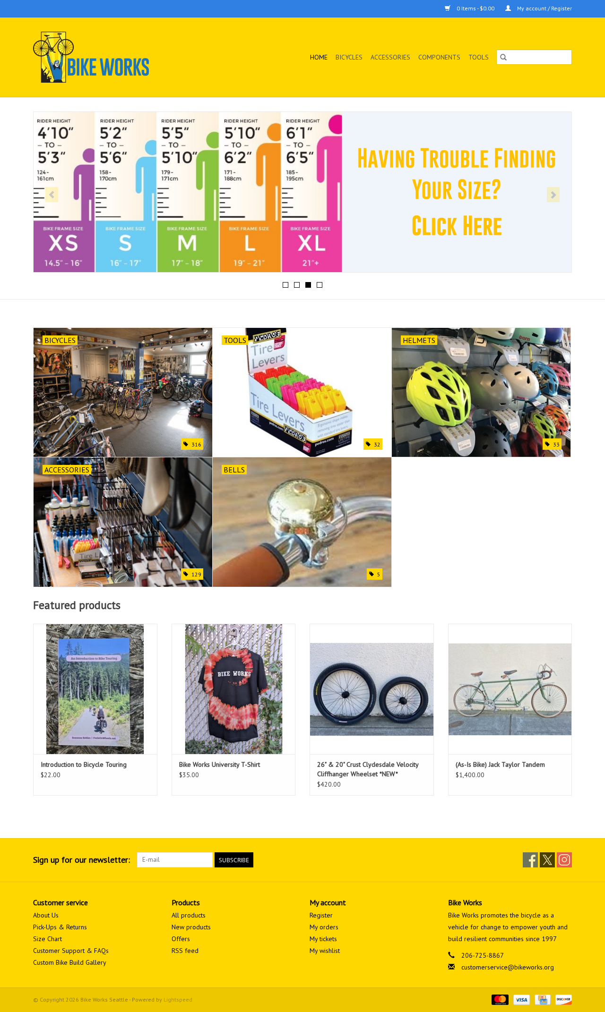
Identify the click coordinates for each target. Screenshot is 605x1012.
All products (189, 915)
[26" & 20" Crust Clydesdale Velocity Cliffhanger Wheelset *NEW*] (372, 689)
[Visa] (520, 999)
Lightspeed (178, 999)
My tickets (323, 939)
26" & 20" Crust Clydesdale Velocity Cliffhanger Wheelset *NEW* (367, 769)
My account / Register (544, 8)
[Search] (503, 57)
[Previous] (51, 194)
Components (439, 57)
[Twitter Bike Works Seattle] (547, 859)
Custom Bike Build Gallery (69, 962)
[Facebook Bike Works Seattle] (530, 859)
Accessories (390, 57)
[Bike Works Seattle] (115, 57)
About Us (46, 915)
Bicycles (349, 57)
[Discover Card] (562, 999)
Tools (478, 57)
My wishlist (325, 950)
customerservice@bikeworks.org (507, 967)
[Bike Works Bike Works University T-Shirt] (234, 689)
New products (191, 927)
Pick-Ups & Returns (60, 927)
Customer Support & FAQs (71, 950)
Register (321, 915)
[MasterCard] (499, 999)
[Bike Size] (302, 192)
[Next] (553, 194)
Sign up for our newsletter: (81, 860)
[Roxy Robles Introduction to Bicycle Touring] (95, 689)
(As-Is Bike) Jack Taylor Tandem (500, 764)
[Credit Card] (541, 999)
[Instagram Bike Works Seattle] (564, 859)
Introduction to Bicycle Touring (84, 764)
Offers (181, 939)
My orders (324, 927)
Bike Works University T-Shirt (219, 764)
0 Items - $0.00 (475, 8)
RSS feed (185, 950)
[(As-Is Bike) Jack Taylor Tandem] (510, 689)
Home (319, 57)
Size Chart (47, 939)
